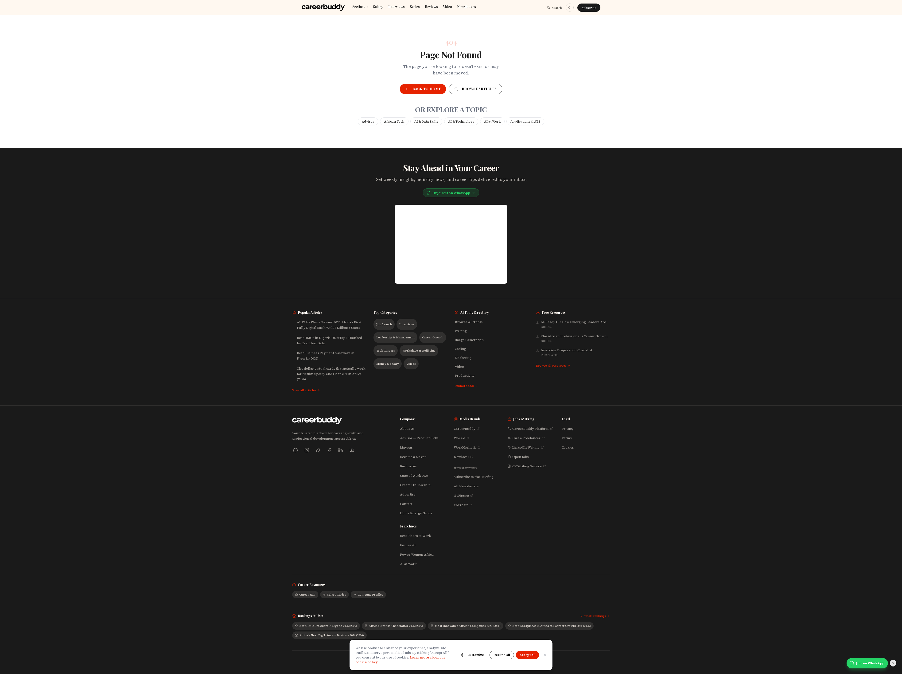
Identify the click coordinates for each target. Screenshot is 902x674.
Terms (567, 438)
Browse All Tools (468, 322)
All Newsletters (466, 486)
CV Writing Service (527, 466)
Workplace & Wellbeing (418, 350)
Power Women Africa (417, 554)
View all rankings (593, 616)
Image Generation (469, 339)
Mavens (406, 447)
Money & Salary (387, 364)
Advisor (368, 121)
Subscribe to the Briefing (474, 476)
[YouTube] (352, 450)
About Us (407, 428)
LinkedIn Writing (526, 447)
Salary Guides (336, 595)
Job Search (384, 324)
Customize (475, 655)
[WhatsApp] (295, 450)
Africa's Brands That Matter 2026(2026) (396, 626)
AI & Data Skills (426, 121)
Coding (460, 348)
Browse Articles (479, 89)
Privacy (568, 428)
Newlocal (461, 456)
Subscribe (589, 8)
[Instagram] (306, 450)
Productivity (464, 375)
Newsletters (466, 7)
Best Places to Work (415, 535)
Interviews (396, 7)
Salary (378, 7)
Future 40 (407, 545)
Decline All (502, 655)
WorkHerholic (465, 447)
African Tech (394, 121)
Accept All (527, 655)
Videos (411, 364)
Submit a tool (464, 386)
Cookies (568, 447)
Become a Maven (413, 456)
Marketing (463, 357)
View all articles (304, 390)
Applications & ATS (525, 121)
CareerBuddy (464, 428)
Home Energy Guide (416, 513)
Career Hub (307, 595)
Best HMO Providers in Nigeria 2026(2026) (328, 626)
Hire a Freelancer (526, 438)
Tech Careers (385, 350)
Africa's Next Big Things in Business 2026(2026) (331, 635)
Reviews (431, 7)
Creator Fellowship (415, 485)
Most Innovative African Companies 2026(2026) (468, 626)
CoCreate (461, 505)
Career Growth (432, 337)
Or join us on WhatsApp (451, 192)
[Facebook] (329, 450)
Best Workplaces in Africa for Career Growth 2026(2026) (551, 626)
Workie (459, 438)
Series (415, 7)
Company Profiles (370, 595)
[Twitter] (318, 450)
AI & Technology (461, 121)
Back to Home (426, 89)
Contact (406, 503)
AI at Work (492, 121)
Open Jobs (520, 456)
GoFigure (461, 495)
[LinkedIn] (340, 450)
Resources (408, 466)
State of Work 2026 (414, 475)
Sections (360, 7)
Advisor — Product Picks (419, 438)
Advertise (408, 494)
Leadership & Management (395, 337)
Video (447, 7)
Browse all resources (551, 366)
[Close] (545, 655)
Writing (461, 331)
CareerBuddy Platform (530, 428)
